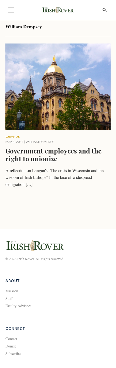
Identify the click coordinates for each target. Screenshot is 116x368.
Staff (9, 298)
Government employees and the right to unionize (53, 154)
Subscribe (13, 353)
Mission (11, 290)
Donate (10, 346)
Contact (11, 338)
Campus (12, 137)
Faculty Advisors (18, 305)
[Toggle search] (105, 10)
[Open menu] (11, 10)
